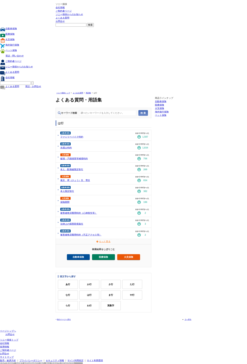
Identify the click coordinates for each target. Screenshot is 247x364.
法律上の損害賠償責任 (71, 224)
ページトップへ (8, 331)
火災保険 (10, 39)
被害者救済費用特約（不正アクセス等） (80, 235)
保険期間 (64, 202)
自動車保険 (11, 28)
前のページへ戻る (64, 319)
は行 (89, 295)
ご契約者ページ (64, 11)
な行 (68, 295)
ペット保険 (11, 50)
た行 (132, 284)
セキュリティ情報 (55, 360)
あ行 (68, 284)
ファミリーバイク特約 (71, 137)
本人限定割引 (67, 191)
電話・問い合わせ (14, 56)
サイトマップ (7, 357)
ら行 (68, 305)
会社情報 (60, 7)
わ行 (89, 305)
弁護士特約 (66, 147)
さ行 (110, 284)
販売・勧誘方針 (8, 360)
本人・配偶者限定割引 (71, 169)
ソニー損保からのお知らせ (69, 14)
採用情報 (4, 347)
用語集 (88, 93)
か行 (89, 284)
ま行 (110, 295)
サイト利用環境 (95, 360)
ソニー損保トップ (63, 93)
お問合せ (60, 21)
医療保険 (10, 34)
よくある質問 (62, 18)
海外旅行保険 (12, 45)
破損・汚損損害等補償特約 (74, 158)
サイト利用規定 (75, 360)
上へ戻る (188, 319)
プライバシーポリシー (30, 360)
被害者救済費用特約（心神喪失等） (78, 213)
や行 (132, 295)
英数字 (110, 305)
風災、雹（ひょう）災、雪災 (75, 180)
